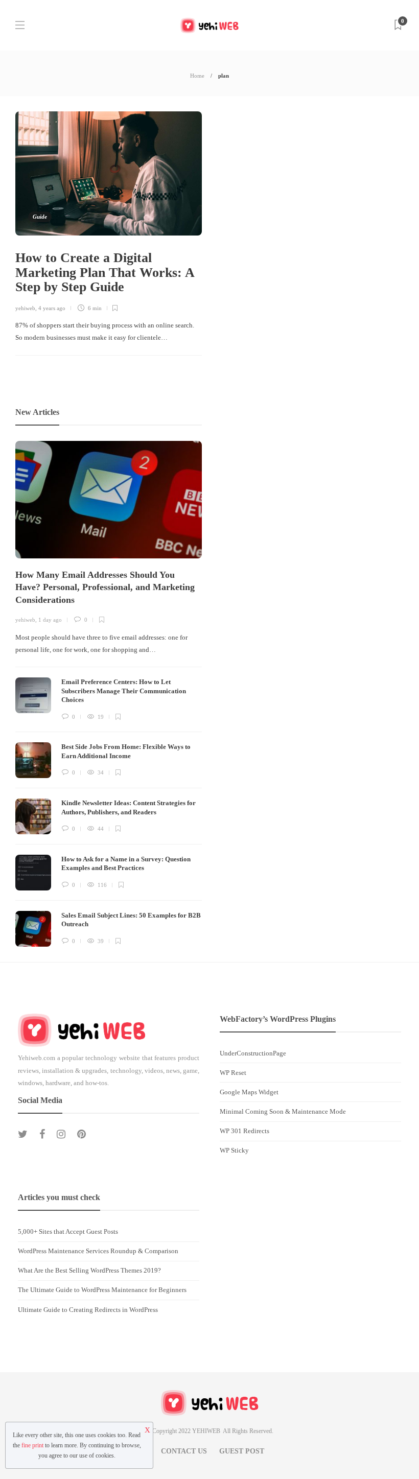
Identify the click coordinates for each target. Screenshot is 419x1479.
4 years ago (51, 308)
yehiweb (25, 308)
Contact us (184, 1451)
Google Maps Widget (249, 1092)
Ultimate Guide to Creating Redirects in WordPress (88, 1309)
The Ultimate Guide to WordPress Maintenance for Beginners (102, 1290)
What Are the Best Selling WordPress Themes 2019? (89, 1270)
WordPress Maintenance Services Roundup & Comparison (98, 1251)
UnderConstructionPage (253, 1053)
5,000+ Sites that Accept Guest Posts (68, 1231)
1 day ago (50, 620)
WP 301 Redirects (244, 1131)
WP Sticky (234, 1150)
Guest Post (241, 1451)
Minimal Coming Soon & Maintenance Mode (283, 1111)
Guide (40, 217)
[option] (108, 694)
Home (197, 76)
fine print (32, 1445)
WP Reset (233, 1072)
